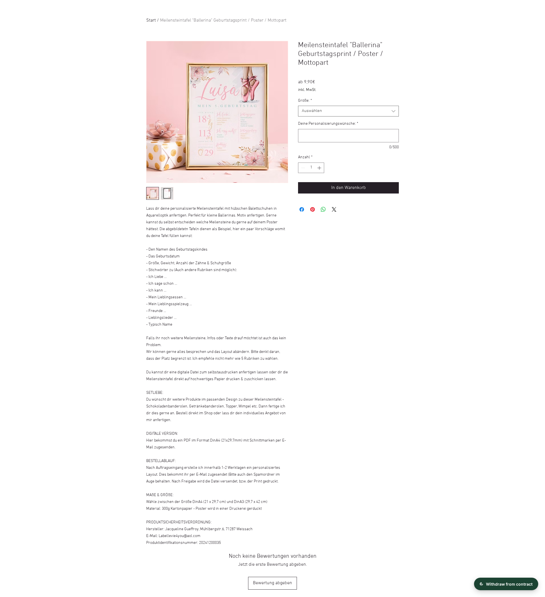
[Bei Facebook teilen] (301, 209)
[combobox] (348, 111)
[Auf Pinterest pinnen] (312, 209)
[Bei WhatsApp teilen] (323, 209)
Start (151, 20)
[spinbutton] (311, 168)
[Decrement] (302, 168)
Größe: (305, 100)
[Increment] (319, 168)
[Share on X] (334, 209)
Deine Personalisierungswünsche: (328, 123)
